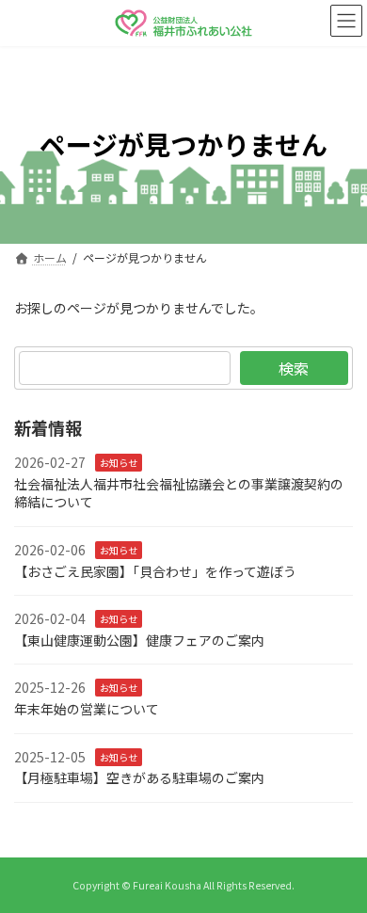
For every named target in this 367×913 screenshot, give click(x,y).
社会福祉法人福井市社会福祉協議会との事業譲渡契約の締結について (178, 493)
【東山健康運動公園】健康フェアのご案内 (139, 640)
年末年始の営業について (86, 708)
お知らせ (118, 463)
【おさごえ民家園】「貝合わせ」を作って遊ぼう (155, 570)
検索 (294, 368)
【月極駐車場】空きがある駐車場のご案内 (139, 777)
